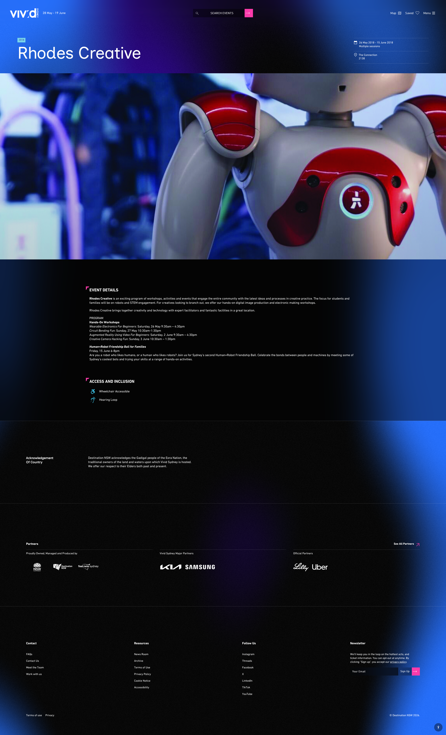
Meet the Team (35, 667)
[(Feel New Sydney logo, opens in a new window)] (88, 567)
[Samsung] (200, 567)
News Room (141, 654)
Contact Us (32, 661)
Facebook (247, 667)
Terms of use (34, 715)
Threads (247, 661)
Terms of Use (142, 667)
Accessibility (141, 687)
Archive (138, 661)
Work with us (34, 674)
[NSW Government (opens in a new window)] (37, 567)
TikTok (246, 687)
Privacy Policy (142, 674)
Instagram (248, 654)
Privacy (49, 715)
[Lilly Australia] (301, 567)
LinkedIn (247, 681)
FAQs (29, 654)
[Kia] (171, 567)
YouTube (247, 694)
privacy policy (398, 662)
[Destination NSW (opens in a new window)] (63, 567)
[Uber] (320, 567)
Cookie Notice (142, 681)
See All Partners (404, 544)
